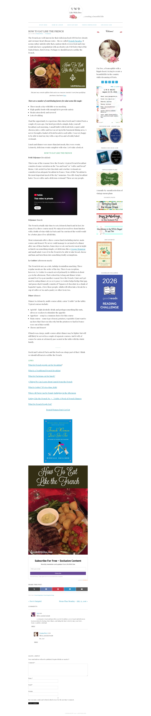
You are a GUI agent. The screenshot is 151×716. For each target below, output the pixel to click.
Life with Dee (75, 10)
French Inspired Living (48, 595)
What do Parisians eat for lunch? (41, 376)
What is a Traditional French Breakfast (44, 370)
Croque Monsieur (78, 249)
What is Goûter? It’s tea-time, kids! (42, 387)
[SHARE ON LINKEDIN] (70, 589)
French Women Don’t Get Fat (58, 409)
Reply (33, 626)
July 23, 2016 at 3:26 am (43, 616)
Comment (31, 663)
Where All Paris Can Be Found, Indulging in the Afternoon (52, 393)
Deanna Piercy (43, 633)
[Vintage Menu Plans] (109, 187)
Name (30, 678)
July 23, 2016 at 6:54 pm (46, 635)
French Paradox (75, 41)
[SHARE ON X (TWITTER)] (34, 589)
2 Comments (48, 33)
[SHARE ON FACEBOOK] (46, 589)
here (64, 95)
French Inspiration (38, 595)
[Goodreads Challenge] (109, 293)
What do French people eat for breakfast (45, 365)
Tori (38, 613)
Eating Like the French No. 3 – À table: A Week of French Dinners (55, 398)
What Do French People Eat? (40, 404)
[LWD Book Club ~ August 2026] (109, 144)
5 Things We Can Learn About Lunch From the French (50, 381)
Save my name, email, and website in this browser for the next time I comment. (51, 700)
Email (30, 685)
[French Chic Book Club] (109, 165)
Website (30, 691)
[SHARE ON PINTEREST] (58, 589)
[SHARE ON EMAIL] (82, 589)
